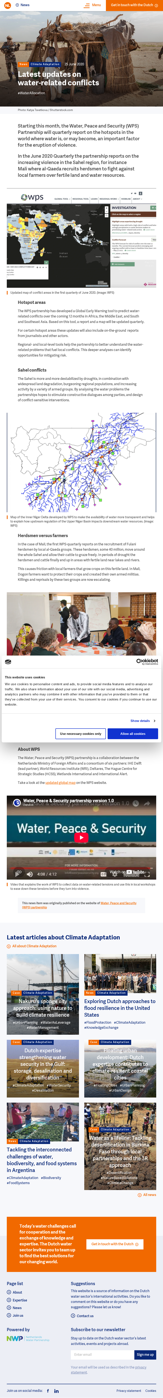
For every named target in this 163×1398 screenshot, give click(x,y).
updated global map (60, 783)
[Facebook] (48, 1391)
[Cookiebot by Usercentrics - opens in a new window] (139, 662)
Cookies (150, 1391)
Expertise (20, 1300)
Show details (140, 721)
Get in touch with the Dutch (132, 5)
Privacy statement (129, 1391)
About (17, 1292)
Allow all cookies (132, 733)
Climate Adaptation (45, 64)
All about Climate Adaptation (34, 946)
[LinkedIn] (55, 1391)
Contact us (85, 1316)
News (25, 5)
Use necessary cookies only (80, 733)
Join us (18, 1316)
